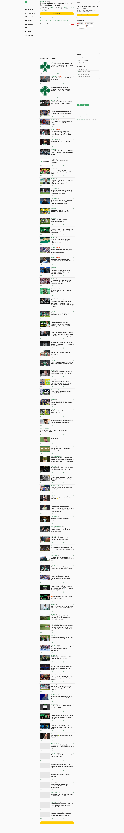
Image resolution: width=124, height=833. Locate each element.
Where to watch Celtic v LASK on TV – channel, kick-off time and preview (61, 103)
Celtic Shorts (53, 311)
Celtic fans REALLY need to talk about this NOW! (61, 392)
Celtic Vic (53, 733)
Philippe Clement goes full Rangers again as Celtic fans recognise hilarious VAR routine (62, 182)
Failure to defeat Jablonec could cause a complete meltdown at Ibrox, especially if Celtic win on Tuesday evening (61, 271)
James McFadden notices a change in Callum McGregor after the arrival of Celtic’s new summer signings (62, 334)
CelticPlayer (53, 475)
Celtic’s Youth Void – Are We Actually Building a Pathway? (60, 210)
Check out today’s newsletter (88, 15)
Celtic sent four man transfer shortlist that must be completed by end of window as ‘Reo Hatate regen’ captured (62, 509)
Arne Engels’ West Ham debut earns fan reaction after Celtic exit (62, 421)
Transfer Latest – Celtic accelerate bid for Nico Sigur (62, 755)
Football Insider (54, 792)
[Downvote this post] (63, 17)
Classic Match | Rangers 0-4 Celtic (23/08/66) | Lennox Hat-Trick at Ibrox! (62, 479)
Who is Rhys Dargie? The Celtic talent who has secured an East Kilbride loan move (61, 617)
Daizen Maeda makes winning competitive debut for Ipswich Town (60, 578)
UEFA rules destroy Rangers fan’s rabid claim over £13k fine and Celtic (61, 123)
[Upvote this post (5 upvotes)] (40, 760)
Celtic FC (53, 635)
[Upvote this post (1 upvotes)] (40, 83)
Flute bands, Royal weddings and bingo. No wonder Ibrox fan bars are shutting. (62, 678)
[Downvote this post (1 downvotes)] (52, 127)
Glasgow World (54, 188)
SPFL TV (52, 782)
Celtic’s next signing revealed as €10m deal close (61, 291)
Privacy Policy (95, 112)
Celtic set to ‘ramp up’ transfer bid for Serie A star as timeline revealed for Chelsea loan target (62, 191)
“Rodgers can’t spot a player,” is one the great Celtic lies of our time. (62, 468)
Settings (92, 114)
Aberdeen (43, 10)
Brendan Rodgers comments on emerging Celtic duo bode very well (56, 4)
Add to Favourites (83, 60)
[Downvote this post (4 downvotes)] (52, 308)
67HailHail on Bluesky (84, 71)
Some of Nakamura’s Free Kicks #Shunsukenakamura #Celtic (61, 814)
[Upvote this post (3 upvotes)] (40, 276)
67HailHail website (83, 69)
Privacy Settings (86, 114)
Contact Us (79, 116)
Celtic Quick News (54, 139)
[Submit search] (98, 2)
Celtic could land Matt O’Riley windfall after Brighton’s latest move (62, 260)
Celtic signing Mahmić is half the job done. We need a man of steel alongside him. (62, 805)
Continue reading (57, 13)
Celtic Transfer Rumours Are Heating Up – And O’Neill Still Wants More (62, 727)
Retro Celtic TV (88, 112)
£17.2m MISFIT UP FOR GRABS (60, 141)
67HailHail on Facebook (85, 76)
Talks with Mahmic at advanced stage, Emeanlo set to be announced (61, 648)
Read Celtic (53, 208)
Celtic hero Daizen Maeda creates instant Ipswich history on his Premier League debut (61, 250)
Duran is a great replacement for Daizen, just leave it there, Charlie (61, 567)
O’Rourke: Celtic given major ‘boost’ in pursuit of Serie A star (62, 794)
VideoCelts (53, 446)
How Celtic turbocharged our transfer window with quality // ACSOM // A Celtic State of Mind (61, 89)
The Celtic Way (54, 110)
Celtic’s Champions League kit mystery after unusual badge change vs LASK (60, 240)
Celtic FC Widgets (80, 112)
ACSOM (52, 62)
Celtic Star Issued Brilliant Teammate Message (59, 220)
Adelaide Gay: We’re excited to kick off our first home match (62, 638)
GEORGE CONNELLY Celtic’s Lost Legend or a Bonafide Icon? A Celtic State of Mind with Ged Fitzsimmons (62, 65)
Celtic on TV (53, 100)
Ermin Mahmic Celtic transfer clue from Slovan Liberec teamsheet (61, 112)
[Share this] (40, 17)
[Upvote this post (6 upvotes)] (40, 235)
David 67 (53, 379)
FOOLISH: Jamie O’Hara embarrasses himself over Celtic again (61, 172)
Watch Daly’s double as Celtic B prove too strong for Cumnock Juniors (61, 688)
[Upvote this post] (52, 17)
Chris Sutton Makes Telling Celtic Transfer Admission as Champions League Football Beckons (61, 201)
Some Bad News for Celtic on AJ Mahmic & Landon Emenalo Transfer (62, 824)
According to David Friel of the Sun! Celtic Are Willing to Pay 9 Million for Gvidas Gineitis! (62, 344)
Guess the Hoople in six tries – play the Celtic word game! (54, 20)
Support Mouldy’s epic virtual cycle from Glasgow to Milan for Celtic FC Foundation (62, 231)
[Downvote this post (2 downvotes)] (52, 473)
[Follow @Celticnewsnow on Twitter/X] (81, 105)
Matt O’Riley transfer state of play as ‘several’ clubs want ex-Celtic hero (61, 668)
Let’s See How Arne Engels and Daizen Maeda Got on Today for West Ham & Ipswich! (61, 529)
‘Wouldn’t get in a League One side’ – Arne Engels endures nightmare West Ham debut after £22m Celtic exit (62, 628)
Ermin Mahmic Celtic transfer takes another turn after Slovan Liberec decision (62, 402)
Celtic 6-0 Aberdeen (82, 28)
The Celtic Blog (54, 466)
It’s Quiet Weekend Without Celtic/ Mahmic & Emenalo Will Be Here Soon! (62, 717)
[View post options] (73, 62)
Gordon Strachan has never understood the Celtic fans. (59, 538)
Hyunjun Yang (81, 25)
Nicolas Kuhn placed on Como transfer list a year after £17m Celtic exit (62, 558)
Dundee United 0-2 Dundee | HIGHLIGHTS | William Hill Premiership (60, 785)
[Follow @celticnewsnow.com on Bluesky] (78, 105)
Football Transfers (54, 288)
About (84, 109)
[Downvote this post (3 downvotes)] (52, 235)
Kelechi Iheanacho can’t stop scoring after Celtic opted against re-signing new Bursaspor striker (61, 132)
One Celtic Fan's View (55, 389)
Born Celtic (53, 119)
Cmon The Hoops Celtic (44, 428)
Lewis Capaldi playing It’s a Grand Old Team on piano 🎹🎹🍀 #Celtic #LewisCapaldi (62, 588)
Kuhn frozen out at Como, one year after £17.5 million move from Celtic (62, 362)
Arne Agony (55, 438)
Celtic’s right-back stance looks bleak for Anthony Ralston (61, 657)
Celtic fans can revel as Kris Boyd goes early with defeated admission (62, 697)
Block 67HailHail (83, 63)
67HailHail (42, 1)
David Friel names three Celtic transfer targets (60, 449)
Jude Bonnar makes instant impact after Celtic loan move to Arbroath (62, 607)
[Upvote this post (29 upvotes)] (40, 308)
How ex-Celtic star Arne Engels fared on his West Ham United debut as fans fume (61, 282)
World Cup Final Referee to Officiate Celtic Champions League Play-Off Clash (62, 152)
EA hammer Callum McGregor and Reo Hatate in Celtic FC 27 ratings (61, 372)
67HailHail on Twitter (84, 74)
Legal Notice (79, 114)
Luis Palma (64, 7)
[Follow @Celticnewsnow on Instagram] (87, 105)
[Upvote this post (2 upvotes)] (40, 73)
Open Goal (53, 495)
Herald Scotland (54, 743)
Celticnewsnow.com (81, 119)
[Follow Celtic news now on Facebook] (84, 105)
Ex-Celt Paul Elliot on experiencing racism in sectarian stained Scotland (62, 548)
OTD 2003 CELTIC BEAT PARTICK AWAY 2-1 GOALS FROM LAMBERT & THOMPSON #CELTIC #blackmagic (62, 459)
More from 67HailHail (84, 58)
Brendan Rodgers (52, 7)
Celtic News (79, 109)
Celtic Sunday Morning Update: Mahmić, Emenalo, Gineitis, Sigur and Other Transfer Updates (61, 383)
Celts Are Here (54, 76)
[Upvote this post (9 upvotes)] (40, 166)
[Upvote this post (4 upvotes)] (40, 107)
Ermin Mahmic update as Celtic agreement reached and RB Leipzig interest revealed (62, 766)
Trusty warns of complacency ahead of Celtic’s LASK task (60, 313)
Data (93, 109)
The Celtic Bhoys (54, 624)
